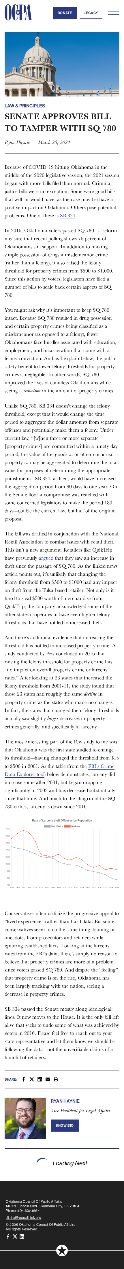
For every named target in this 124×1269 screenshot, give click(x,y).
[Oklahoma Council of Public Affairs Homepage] (18, 12)
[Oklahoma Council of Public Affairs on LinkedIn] (22, 1236)
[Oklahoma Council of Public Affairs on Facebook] (8, 1236)
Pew (50, 653)
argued (46, 557)
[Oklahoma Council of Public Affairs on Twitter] (15, 1236)
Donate (65, 13)
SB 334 (67, 215)
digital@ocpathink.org (24, 1217)
